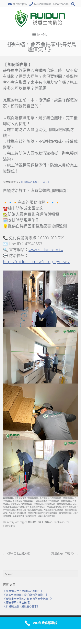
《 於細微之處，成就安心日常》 (21, 606)
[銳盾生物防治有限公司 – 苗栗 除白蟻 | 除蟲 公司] (40, 28)
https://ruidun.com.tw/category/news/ (36, 261)
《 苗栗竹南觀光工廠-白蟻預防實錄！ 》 (25, 594)
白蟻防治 (47, 522)
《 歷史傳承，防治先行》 (17, 602)
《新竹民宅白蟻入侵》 (17, 553)
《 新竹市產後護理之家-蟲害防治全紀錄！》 (28, 598)
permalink (9, 525)
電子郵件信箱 (20, 4)
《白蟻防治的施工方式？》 (35, 182)
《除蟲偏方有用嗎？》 (63, 553)
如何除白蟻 (34, 522)
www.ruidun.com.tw (46, 249)
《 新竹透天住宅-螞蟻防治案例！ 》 (23, 591)
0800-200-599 (60, 4)
